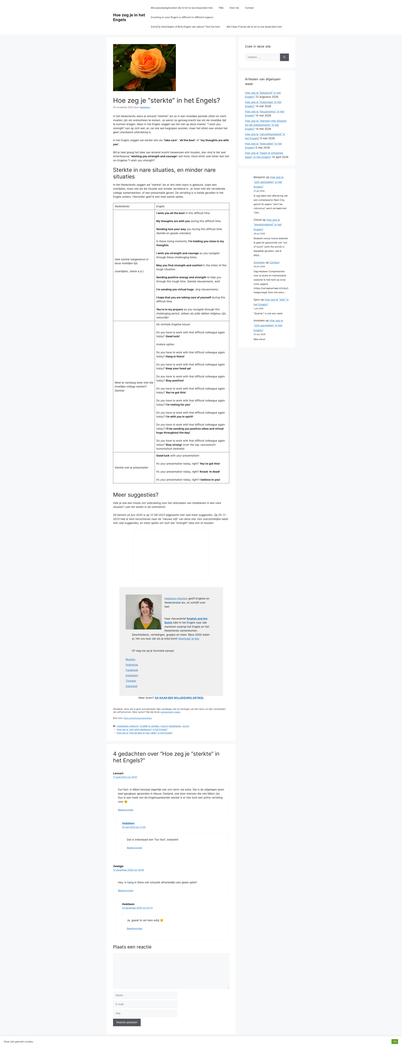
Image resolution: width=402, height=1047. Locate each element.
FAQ (221, 7)
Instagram (132, 675)
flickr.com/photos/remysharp (138, 718)
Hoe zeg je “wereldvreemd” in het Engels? (268, 224)
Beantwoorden (125, 809)
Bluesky (130, 659)
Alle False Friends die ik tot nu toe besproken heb (254, 26)
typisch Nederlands (170, 726)
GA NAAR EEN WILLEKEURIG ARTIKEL (179, 697)
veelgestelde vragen (170, 712)
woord (185, 726)
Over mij (234, 7)
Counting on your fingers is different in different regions (182, 17)
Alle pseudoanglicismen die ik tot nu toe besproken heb (182, 7)
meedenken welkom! (128, 726)
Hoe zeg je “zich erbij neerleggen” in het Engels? (142, 729)
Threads (131, 680)
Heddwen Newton (175, 598)
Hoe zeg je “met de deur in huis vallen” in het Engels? (144, 732)
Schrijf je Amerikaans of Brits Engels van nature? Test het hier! (185, 26)
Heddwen (128, 823)
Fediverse (132, 664)
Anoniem (259, 262)
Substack (131, 686)
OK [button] (394, 1041)
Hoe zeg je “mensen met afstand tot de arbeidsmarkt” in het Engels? (265, 124)
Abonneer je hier (188, 638)
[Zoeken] (284, 57)
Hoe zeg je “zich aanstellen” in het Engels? (268, 182)
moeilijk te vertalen (149, 726)
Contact (249, 7)
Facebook (132, 670)
